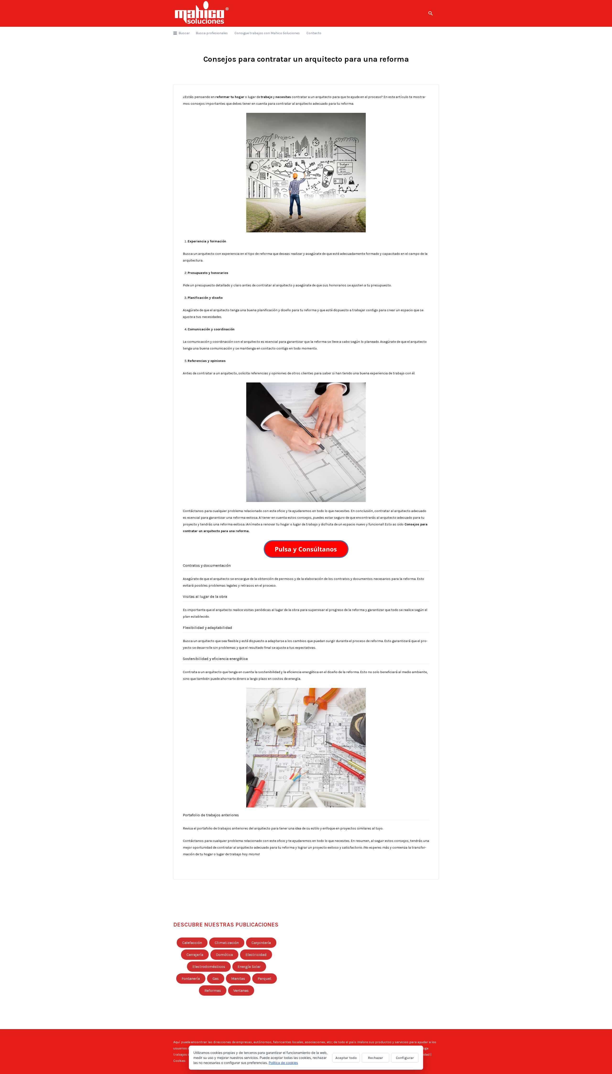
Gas (216, 978)
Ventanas (241, 990)
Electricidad (256, 955)
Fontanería (191, 978)
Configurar (405, 1058)
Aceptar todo (346, 1058)
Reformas (212, 990)
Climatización (227, 943)
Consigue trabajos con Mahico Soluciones (267, 33)
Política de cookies (283, 1063)
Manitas (238, 978)
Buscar (184, 33)
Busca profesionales (212, 33)
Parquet (264, 978)
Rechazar (375, 1058)
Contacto (313, 33)
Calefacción (192, 943)
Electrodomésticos (208, 967)
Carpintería (261, 943)
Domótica (224, 955)
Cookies (179, 1061)
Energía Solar (249, 967)
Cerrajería (194, 955)
